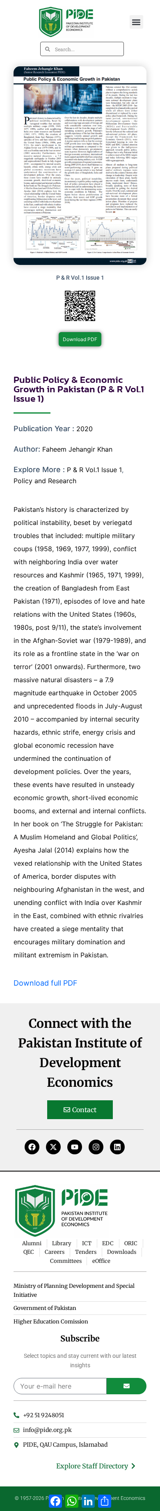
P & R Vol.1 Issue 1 (94, 470)
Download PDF (80, 339)
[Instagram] (96, 1147)
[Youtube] (74, 1147)
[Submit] (126, 1386)
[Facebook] (32, 1147)
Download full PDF (46, 983)
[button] (136, 22)
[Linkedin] (117, 1147)
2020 (84, 429)
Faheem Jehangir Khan (77, 449)
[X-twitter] (53, 1147)
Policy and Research (45, 481)
